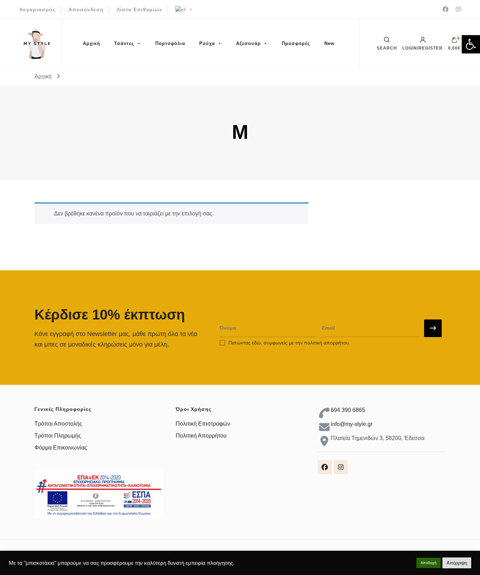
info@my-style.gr (351, 424)
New (329, 43)
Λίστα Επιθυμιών (139, 9)
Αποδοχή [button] (428, 563)
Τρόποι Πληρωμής (57, 436)
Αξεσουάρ (248, 43)
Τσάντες (124, 43)
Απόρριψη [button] (457, 563)
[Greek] (184, 9)
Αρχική (91, 43)
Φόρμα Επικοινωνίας (60, 448)
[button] (471, 44)
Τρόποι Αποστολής (58, 424)
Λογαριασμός (37, 9)
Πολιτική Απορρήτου (201, 436)
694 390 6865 (348, 410)
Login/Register (422, 48)
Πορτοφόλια (170, 43)
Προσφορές (296, 43)
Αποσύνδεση (86, 9)
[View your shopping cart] (454, 41)
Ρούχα (207, 43)
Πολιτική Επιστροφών (203, 424)
